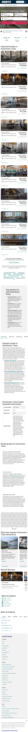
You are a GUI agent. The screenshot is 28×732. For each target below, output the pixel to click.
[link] (14, 598)
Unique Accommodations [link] (7, 682)
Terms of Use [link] (4, 694)
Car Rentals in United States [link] (7, 668)
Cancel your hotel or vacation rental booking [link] (10, 708)
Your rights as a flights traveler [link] (8, 717)
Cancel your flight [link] (5, 710)
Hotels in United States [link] (6, 664)
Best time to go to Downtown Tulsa (11, 276)
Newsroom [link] (4, 650)
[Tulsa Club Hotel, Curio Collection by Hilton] (14, 197)
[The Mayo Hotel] (14, 83)
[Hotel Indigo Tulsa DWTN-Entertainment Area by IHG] (14, 243)
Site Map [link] (4, 654)
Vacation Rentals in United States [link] (8, 666)
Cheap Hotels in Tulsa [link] (6, 630)
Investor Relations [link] (5, 652)
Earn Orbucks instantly (8, 30)
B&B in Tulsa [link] (4, 622)
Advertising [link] (4, 658)
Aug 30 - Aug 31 (6, 38)
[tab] (4, 336)
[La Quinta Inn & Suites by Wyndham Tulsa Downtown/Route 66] (14, 129)
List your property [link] (5, 645)
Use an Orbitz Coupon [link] (6, 715)
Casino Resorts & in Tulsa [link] (6, 628)
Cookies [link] (3, 692)
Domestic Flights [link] (5, 671)
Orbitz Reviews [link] (5, 675)
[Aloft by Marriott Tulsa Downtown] (14, 174)
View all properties (14, 262)
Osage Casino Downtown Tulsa (11, 382)
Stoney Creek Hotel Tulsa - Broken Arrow (13, 371)
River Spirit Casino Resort (10, 360)
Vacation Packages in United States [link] (9, 673)
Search (14, 22)
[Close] (26, 720)
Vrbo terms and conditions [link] (7, 696)
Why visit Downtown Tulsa (9, 272)
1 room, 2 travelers (8, 19)
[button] (14, 71)
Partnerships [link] (4, 648)
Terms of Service (14, 730)
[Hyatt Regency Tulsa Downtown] (14, 60)
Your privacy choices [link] (6, 700)
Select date (7, 15)
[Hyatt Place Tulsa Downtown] (14, 151)
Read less (4, 561)
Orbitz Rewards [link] (5, 656)
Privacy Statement (6, 730)
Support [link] (3, 706)
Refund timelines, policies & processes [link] (9, 713)
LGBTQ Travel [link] (5, 679)
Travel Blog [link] (4, 684)
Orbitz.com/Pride (15, 476)
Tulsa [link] (5, 5)
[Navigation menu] (25, 2)
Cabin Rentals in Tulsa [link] (6, 625)
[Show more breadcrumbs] (2, 5)
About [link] (3, 641)
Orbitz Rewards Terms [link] (6, 698)
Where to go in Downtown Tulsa (15, 275)
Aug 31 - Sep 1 (17, 38)
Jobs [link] (3, 643)
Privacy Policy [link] (5, 689)
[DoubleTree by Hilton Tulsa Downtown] (14, 106)
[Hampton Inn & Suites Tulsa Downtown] (14, 220)
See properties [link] (5, 566)
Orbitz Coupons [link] (5, 677)
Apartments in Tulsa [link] (5, 620)
